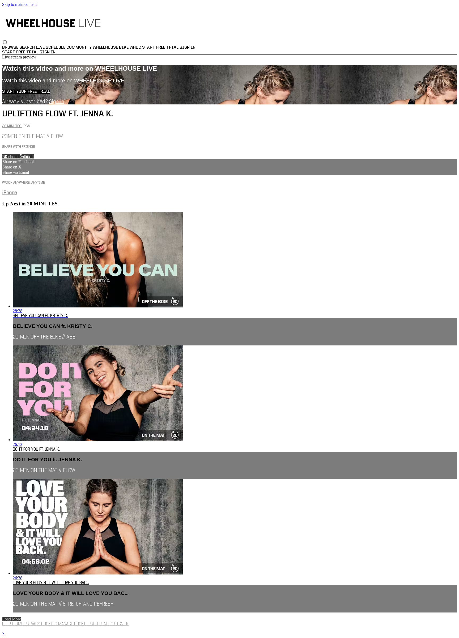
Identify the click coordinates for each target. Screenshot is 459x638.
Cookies (49, 624)
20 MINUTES (12, 126)
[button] (5, 42)
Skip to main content (19, 4)
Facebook (11, 156)
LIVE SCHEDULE (50, 47)
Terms (18, 624)
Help (7, 624)
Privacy (33, 624)
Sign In (48, 52)
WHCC (135, 47)
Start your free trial (26, 92)
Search (27, 47)
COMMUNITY (79, 47)
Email (29, 156)
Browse (10, 47)
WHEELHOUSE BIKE (111, 47)
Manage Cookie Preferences (86, 624)
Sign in (188, 47)
